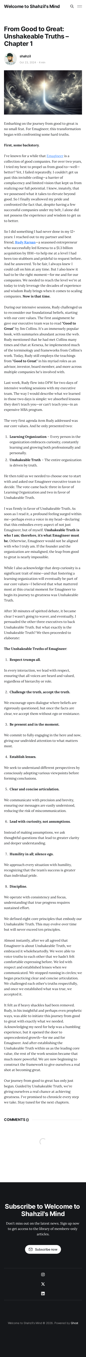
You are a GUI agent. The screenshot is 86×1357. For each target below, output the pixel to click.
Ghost (74, 1323)
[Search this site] (72, 6)
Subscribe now (46, 1249)
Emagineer (55, 156)
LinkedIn (43, 1293)
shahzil (25, 56)
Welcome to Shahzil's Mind (32, 6)
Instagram (43, 1274)
